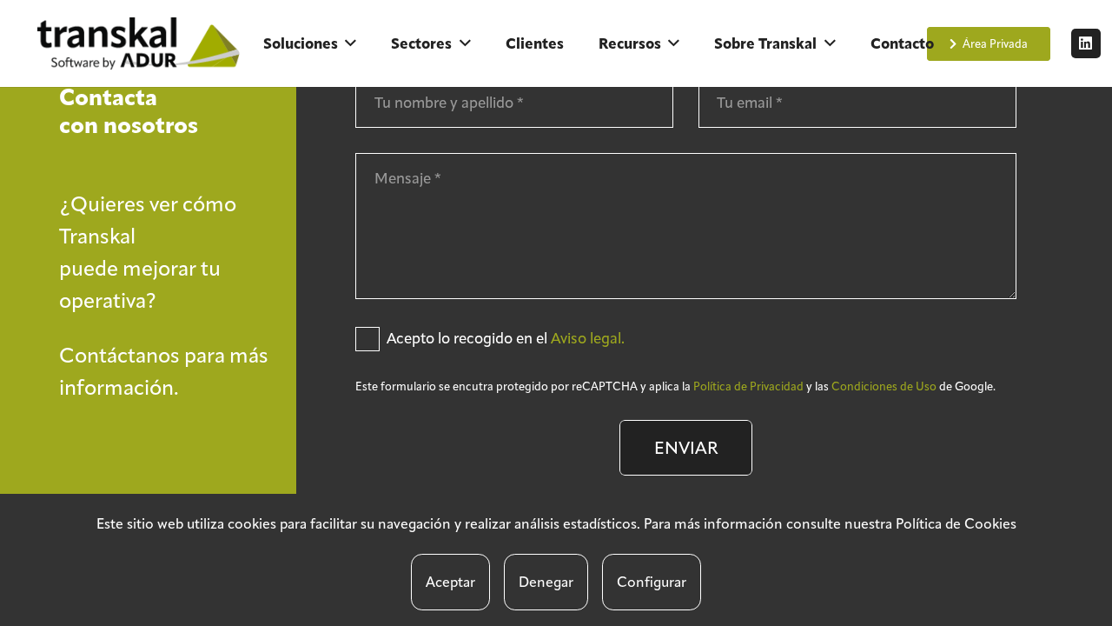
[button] (350, 43)
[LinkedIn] (1086, 43)
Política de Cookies (956, 524)
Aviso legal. (588, 338)
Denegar (546, 582)
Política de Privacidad (748, 386)
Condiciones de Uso (884, 386)
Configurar (651, 582)
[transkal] (141, 43)
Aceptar (450, 582)
